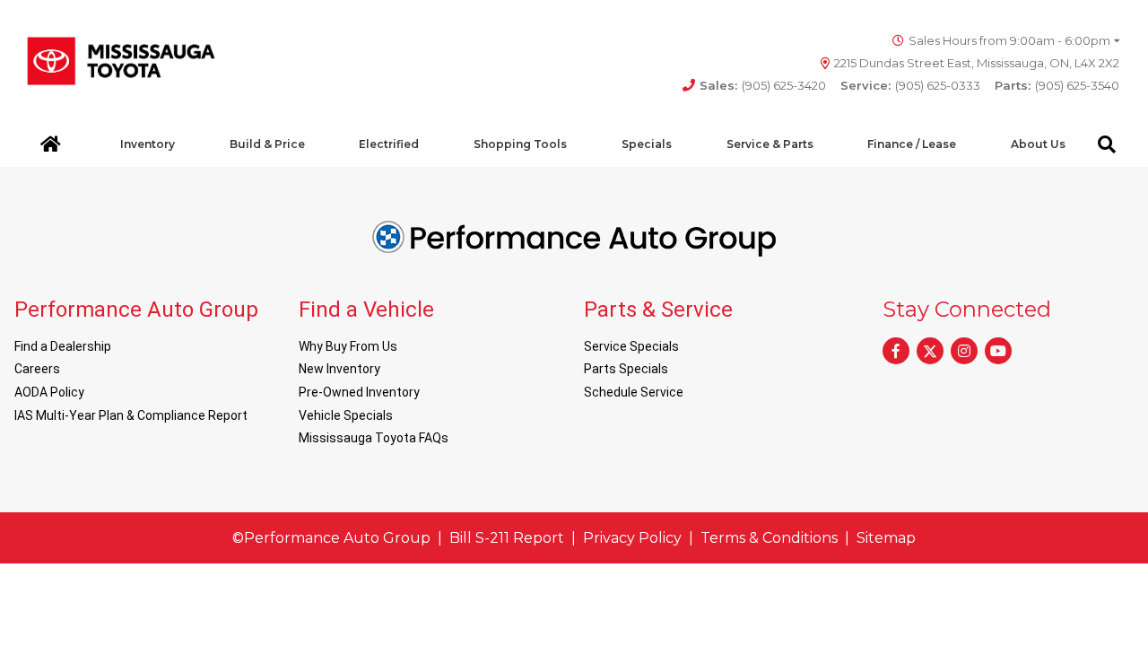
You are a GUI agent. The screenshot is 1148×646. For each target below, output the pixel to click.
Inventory (147, 144)
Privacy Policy (632, 537)
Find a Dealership (62, 346)
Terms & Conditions (769, 537)
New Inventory (339, 369)
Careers (37, 369)
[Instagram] (964, 350)
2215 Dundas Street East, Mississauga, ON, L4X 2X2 (976, 63)
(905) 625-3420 (763, 85)
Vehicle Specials (346, 415)
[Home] (50, 144)
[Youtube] (998, 350)
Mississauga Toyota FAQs (373, 438)
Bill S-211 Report (506, 537)
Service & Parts (769, 144)
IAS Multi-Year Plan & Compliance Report (131, 415)
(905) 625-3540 (1057, 85)
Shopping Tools (520, 144)
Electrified (389, 144)
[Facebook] (896, 350)
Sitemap (886, 537)
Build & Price (267, 144)
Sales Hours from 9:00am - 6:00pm (1009, 40)
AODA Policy (49, 392)
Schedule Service (633, 392)
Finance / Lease (911, 144)
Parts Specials (626, 369)
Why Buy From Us (348, 346)
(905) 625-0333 (910, 85)
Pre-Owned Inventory (359, 392)
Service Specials (631, 346)
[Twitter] (930, 350)
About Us (1038, 144)
